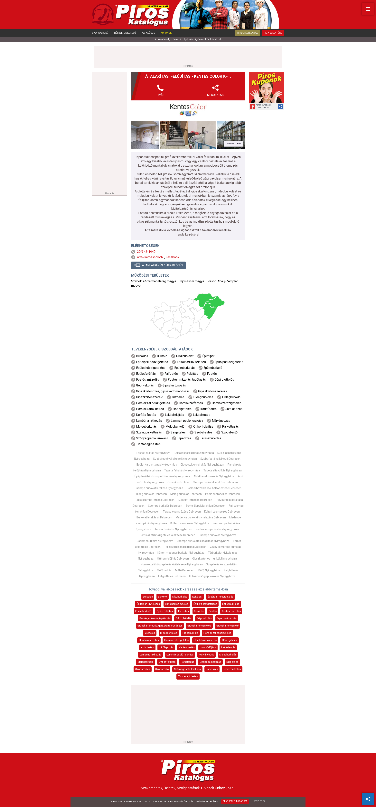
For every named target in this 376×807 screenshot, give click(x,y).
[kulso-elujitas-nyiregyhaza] (174, 135)
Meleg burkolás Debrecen (186, 494)
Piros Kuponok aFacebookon (263, 106)
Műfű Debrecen (184, 570)
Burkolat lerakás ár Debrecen (154, 517)
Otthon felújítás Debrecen (173, 558)
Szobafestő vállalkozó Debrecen (220, 458)
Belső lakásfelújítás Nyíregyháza (194, 452)
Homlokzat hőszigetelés (217, 632)
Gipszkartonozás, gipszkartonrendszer (159, 625)
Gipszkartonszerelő (227, 625)
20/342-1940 (146, 252)
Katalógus (148, 33)
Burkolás (148, 596)
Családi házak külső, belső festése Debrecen (214, 488)
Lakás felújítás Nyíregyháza (153, 452)
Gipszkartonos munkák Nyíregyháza (214, 558)
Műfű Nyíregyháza (209, 570)
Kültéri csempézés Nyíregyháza (189, 523)
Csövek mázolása (178, 482)
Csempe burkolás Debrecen (165, 505)
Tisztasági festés (188, 676)
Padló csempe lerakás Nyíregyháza (217, 529)
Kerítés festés (187, 647)
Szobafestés (142, 669)
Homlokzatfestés (149, 640)
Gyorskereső (100, 33)
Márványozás (206, 654)
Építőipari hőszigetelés (220, 596)
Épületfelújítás (165, 611)
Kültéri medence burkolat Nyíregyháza (180, 552)
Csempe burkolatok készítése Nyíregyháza (203, 541)
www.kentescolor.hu (150, 257)
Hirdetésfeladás (247, 33)
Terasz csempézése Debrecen (182, 511)
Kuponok (166, 33)
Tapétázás (212, 669)
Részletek (259, 801)
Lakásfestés (228, 647)
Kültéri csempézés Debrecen (222, 511)
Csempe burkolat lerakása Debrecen (215, 482)
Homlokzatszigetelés (176, 640)
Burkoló (162, 596)
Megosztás (215, 95)
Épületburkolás (230, 603)
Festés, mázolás (231, 611)
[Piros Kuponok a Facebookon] (266, 87)
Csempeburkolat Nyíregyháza (155, 541)
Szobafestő (162, 669)
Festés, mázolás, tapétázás (155, 618)
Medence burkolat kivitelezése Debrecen (201, 517)
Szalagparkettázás (210, 661)
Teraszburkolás (232, 669)
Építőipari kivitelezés (148, 603)
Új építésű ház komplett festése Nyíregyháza (162, 476)
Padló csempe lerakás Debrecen (154, 499)
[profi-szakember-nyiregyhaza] (145, 135)
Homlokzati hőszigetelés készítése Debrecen (167, 535)
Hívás (160, 95)
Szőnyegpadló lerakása (187, 669)
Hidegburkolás (168, 632)
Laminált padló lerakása (179, 654)
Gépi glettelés (184, 618)
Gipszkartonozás (227, 618)
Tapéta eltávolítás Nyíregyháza (222, 470)
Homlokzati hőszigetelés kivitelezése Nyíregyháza (172, 564)
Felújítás (198, 611)
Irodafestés (147, 647)
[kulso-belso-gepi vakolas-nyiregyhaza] (202, 135)
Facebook (172, 257)
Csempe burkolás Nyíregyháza (217, 535)
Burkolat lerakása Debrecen (195, 499)
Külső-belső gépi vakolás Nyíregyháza (212, 576)
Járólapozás (166, 647)
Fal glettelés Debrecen (172, 576)
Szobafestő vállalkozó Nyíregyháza (175, 458)
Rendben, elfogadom (235, 801)
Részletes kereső (125, 33)
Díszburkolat (179, 596)
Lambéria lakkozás (150, 654)
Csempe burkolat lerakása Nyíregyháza (159, 488)
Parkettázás (187, 661)
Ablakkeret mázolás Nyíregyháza (213, 476)
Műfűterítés (164, 570)
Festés (213, 611)
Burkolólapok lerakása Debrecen (205, 505)
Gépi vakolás (204, 618)
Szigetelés (232, 661)
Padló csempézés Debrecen (222, 494)
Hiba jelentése (273, 33)
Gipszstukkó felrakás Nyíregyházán (202, 464)
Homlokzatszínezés (205, 640)
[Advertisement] (188, 55)
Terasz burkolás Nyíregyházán (173, 529)
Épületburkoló (143, 611)
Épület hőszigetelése (205, 603)
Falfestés (183, 611)
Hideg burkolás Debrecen (151, 494)
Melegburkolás (227, 654)
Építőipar (197, 596)
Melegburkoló (146, 661)
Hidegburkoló (190, 632)
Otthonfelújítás (167, 661)
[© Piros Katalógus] (188, 770)
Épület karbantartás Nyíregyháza (156, 464)
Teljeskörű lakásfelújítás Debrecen (185, 546)
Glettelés (150, 632)
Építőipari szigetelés (176, 603)
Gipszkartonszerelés (199, 625)
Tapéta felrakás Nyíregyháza (182, 470)
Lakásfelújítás (208, 647)
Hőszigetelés (229, 640)
